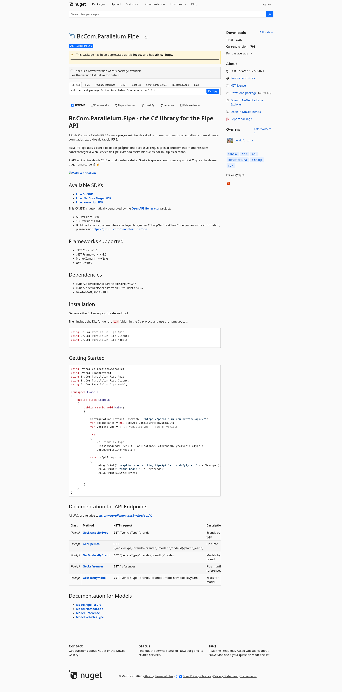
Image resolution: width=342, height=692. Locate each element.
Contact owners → (261, 130)
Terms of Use (164, 676)
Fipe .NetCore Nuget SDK (93, 198)
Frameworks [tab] (101, 105)
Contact (76, 646)
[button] (145, 55)
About (148, 676)
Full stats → (266, 32)
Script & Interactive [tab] (156, 84)
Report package (241, 119)
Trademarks (248, 676)
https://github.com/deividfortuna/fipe (119, 229)
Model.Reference (88, 613)
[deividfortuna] (230, 140)
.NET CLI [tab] (75, 84)
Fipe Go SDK (84, 194)
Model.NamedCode (89, 609)
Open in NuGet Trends (246, 112)
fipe (244, 154)
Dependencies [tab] (126, 105)
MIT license (238, 86)
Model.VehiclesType (90, 617)
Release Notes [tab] (191, 105)
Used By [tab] (149, 105)
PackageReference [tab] (105, 84)
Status (144, 646)
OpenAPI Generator (146, 208)
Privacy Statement (225, 676)
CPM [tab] (122, 84)
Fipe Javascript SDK (89, 202)
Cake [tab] (196, 84)
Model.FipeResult (88, 605)
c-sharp (257, 160)
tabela (232, 154)
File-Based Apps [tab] (180, 84)
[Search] (269, 14)
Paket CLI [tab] (136, 84)
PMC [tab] (87, 84)
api (254, 154)
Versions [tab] (168, 105)
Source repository (243, 78)
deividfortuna (243, 140)
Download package (244, 93)
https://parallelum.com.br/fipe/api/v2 (126, 516)
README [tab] (79, 105)
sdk (230, 165)
